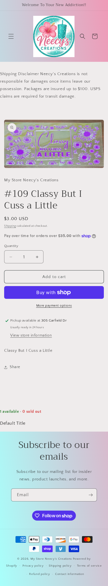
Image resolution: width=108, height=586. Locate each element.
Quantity (11, 246)
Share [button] (15, 367)
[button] (11, 36)
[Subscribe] (90, 494)
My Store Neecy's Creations (51, 558)
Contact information (69, 574)
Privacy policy (33, 565)
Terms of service (89, 565)
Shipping (10, 226)
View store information (31, 335)
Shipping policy (60, 565)
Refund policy (39, 574)
